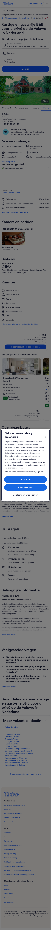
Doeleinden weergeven (25, 495)
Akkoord (25, 479)
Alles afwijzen (25, 487)
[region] (25, 465)
